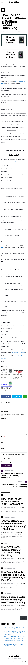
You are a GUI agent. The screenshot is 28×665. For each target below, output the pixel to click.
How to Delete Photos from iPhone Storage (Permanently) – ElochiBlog (17, 376)
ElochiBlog (14, 2)
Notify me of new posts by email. (10, 462)
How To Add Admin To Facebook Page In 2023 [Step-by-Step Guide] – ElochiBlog (13, 576)
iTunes (21, 245)
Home (3, 661)
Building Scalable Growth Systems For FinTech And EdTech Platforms (13, 641)
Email (2, 442)
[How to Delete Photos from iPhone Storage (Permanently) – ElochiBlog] (18, 371)
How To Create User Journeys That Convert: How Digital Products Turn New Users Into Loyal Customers (15, 632)
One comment (22, 605)
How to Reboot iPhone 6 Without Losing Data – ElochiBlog (6, 389)
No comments (22, 31)
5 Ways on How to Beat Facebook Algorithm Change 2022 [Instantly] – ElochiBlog (13, 525)
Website (3, 448)
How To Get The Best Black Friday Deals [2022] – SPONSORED (12, 501)
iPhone (19, 64)
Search (2, 615)
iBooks (2, 247)
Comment (3, 418)
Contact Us (15, 661)
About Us (9, 661)
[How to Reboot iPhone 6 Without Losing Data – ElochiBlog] (6, 384)
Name (3, 436)
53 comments (21, 558)
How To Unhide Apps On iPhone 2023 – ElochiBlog (5, 376)
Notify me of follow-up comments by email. (12, 458)
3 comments (21, 507)
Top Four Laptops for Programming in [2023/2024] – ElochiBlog (13, 645)
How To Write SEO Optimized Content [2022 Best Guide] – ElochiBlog (11, 551)
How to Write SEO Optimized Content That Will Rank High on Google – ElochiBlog (14, 637)
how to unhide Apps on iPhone (18, 352)
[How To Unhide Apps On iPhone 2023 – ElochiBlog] (6, 371)
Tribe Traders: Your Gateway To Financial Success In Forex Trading (14, 628)
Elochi (4, 31)
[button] (26, 2)
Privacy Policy (22, 661)
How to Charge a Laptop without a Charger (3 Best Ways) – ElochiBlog (13, 600)
